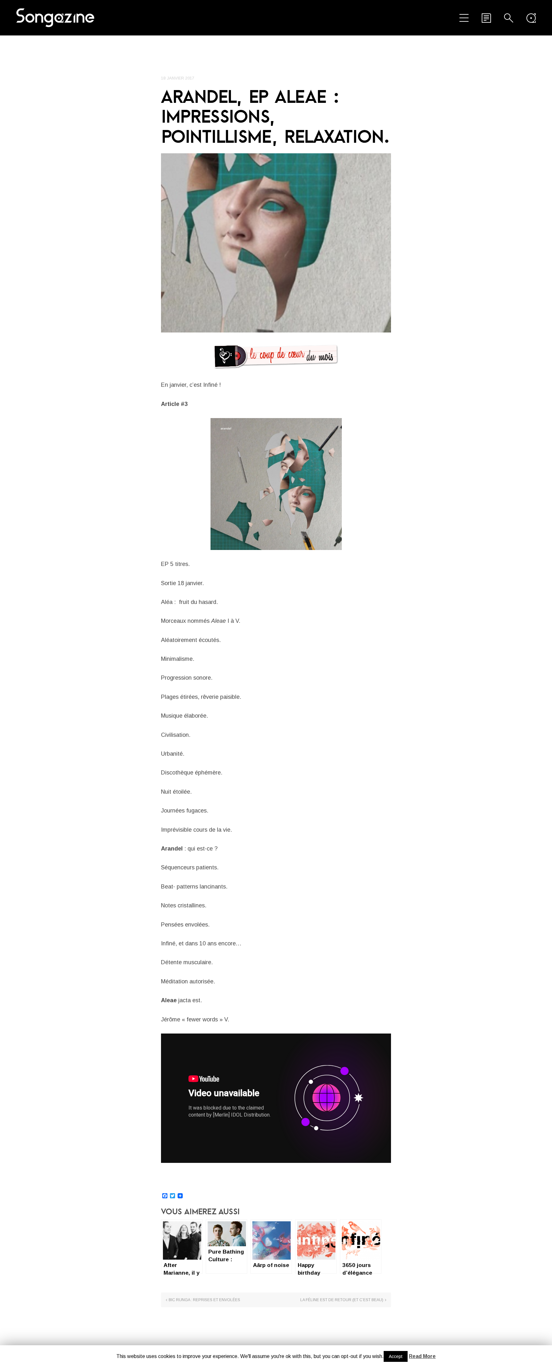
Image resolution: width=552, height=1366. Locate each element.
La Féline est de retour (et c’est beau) (341, 1300)
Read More (422, 1356)
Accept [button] (395, 1356)
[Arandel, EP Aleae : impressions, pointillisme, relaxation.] (276, 242)
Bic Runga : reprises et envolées (204, 1300)
